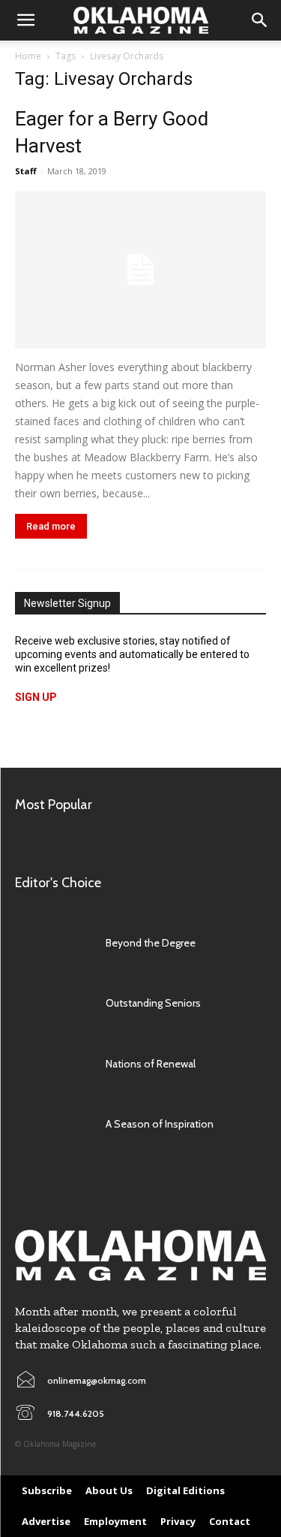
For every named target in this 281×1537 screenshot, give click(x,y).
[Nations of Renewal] (53, 1063)
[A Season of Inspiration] (53, 1124)
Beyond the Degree (151, 943)
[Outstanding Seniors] (53, 1003)
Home (28, 56)
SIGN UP (36, 697)
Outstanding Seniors (153, 1003)
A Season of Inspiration (160, 1124)
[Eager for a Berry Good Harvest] (140, 270)
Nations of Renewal (151, 1063)
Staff (26, 171)
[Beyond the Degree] (53, 942)
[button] (25, 20)
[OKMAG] (140, 1255)
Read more (51, 526)
